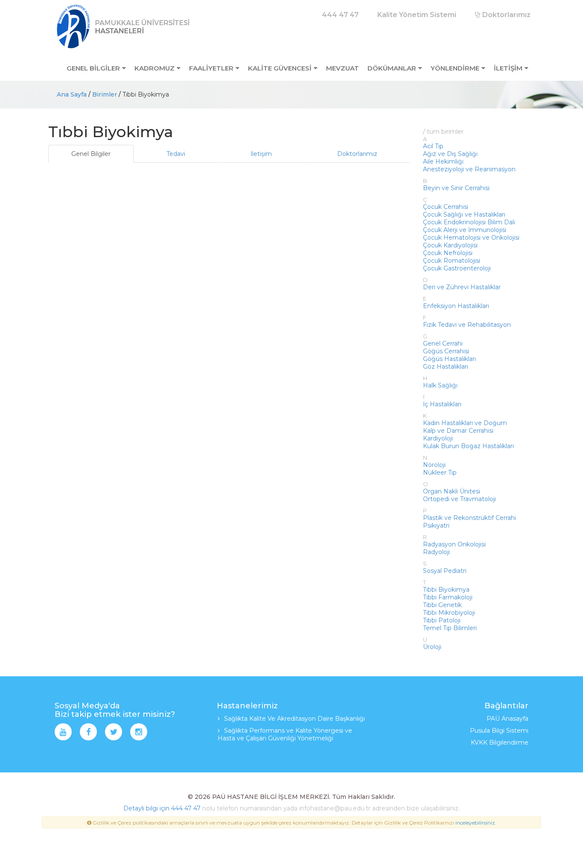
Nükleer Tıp (440, 472)
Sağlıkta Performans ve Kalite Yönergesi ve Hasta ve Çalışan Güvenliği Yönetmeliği (285, 734)
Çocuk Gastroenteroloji (457, 268)
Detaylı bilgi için (146, 808)
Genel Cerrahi (443, 343)
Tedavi (175, 154)
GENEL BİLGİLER (93, 68)
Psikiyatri (436, 525)
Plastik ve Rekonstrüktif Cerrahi (469, 518)
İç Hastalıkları (442, 404)
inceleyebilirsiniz (475, 822)
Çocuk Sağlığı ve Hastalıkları (464, 214)
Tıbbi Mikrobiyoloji (449, 612)
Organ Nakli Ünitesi (451, 491)
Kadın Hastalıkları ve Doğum (465, 423)
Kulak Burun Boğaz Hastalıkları (468, 446)
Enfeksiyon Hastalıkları (456, 306)
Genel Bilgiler (91, 154)
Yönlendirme (455, 68)
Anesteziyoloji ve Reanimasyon (469, 169)
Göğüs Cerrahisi (446, 351)
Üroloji (432, 647)
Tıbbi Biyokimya (446, 589)
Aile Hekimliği (443, 161)
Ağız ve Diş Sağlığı (450, 154)
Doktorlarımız (506, 15)
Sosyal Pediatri (444, 571)
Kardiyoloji (438, 438)
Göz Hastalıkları (445, 366)
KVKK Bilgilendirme (499, 742)
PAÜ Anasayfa (507, 718)
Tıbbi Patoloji (442, 620)
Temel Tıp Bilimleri (450, 628)
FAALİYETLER (211, 68)
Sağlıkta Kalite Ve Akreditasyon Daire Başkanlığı (294, 718)
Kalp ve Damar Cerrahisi (458, 430)
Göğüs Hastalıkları (449, 359)
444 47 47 (185, 808)
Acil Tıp (433, 146)
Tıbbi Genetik (442, 605)
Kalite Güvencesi (280, 68)
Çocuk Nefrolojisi (447, 253)
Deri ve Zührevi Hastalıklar (462, 287)
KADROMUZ (154, 68)
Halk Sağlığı (440, 385)
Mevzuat (342, 68)
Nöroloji (434, 465)
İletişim (508, 68)
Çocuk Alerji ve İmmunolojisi (464, 230)
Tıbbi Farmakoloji (447, 597)
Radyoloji (436, 552)
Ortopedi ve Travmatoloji (459, 499)
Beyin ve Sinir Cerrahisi (456, 188)
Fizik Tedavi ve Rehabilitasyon (467, 325)
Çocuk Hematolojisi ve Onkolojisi (471, 237)
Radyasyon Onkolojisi (454, 544)
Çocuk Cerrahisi (445, 207)
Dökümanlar (391, 68)
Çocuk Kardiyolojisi (450, 245)
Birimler (104, 94)
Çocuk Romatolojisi (451, 260)
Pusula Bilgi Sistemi (499, 730)
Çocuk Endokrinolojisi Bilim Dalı (469, 222)
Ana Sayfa (72, 94)
